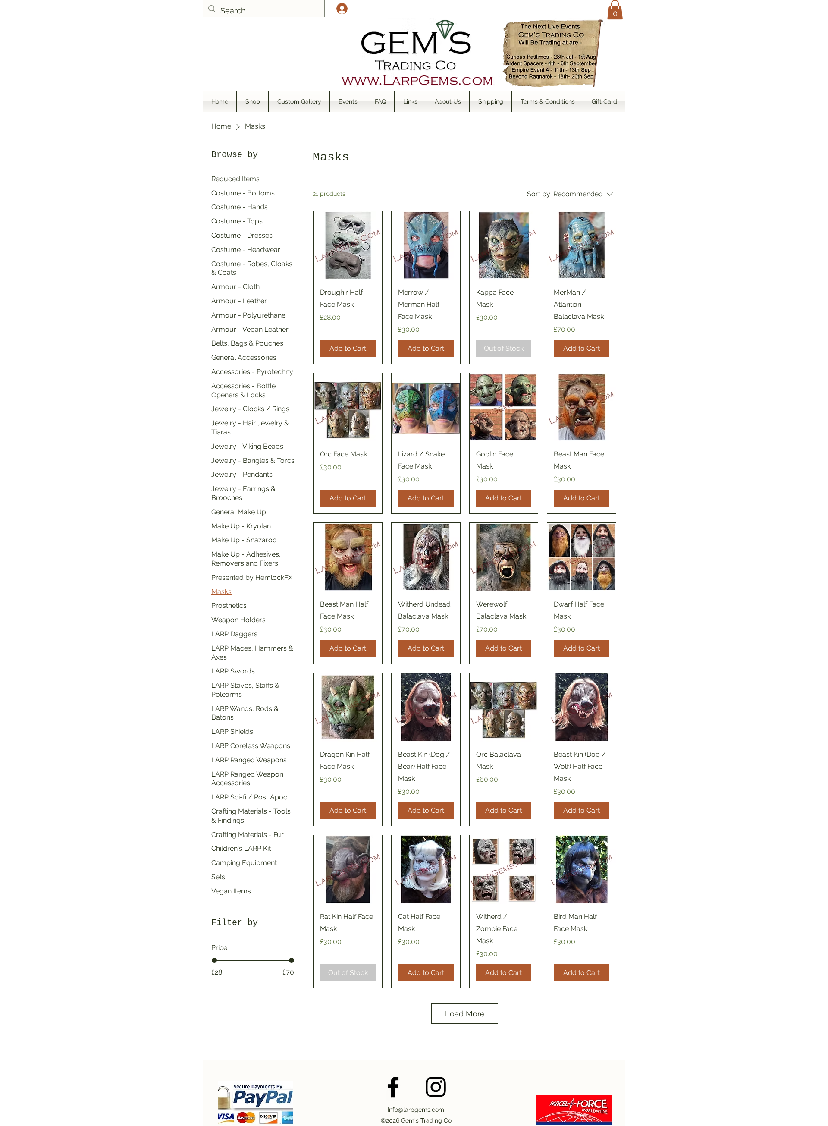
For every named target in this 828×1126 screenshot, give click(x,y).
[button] (615, 9)
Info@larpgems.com (416, 1109)
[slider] (214, 960)
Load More (465, 1013)
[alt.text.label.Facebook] (393, 1087)
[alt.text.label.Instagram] (435, 1087)
